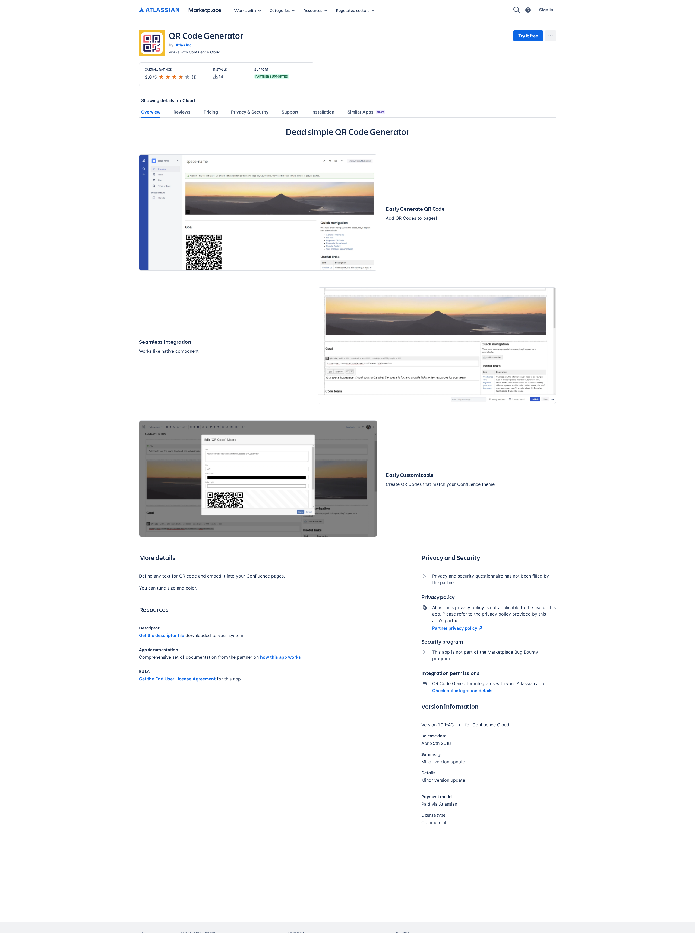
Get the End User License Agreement (177, 679)
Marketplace (204, 10)
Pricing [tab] (211, 112)
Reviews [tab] (182, 112)
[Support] (528, 10)
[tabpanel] (347, 480)
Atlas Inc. (184, 45)
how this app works (280, 657)
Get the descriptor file (161, 635)
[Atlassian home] (159, 10)
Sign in (546, 9)
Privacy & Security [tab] (249, 112)
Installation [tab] (322, 112)
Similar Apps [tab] (366, 112)
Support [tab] (290, 112)
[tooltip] (218, 77)
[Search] (516, 9)
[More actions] (550, 35)
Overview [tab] (150, 112)
